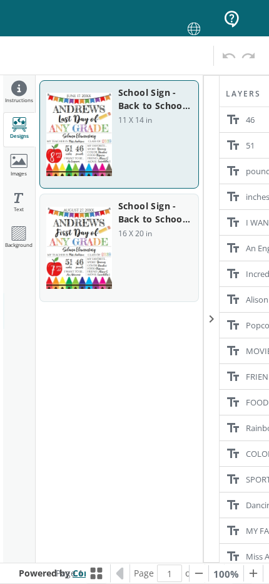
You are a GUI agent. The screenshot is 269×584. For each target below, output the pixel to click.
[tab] (19, 93)
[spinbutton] (169, 573)
